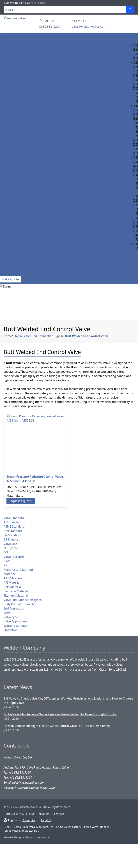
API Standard (12, 522)
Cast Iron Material (16, 591)
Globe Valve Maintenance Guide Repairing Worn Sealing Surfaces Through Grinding (61, 714)
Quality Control (13, 270)
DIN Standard (13, 531)
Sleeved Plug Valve (14, 226)
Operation (11, 630)
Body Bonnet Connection (20, 604)
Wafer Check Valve (14, 101)
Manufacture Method (18, 570)
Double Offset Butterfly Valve (23, 149)
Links (7, 827)
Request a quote (20, 501)
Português (28, 820)
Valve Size (10, 544)
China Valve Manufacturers (20, 830)
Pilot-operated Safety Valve (21, 183)
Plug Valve (8, 222)
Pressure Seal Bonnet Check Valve (26, 97)
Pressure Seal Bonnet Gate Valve (25, 58)
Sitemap (59, 813)
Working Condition (16, 626)
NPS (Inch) (11, 548)
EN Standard (12, 535)
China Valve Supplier (96, 827)
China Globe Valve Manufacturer (33, 827)
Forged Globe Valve (15, 166)
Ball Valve (7, 106)
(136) (134, 106)
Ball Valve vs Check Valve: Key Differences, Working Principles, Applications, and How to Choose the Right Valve (68, 700)
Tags (18, 336)
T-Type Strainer (11, 213)
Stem (7, 613)
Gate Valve (8, 45)
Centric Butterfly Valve (18, 144)
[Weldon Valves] (32, 23)
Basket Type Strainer (16, 209)
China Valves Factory (68, 827)
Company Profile (13, 261)
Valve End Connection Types (43, 336)
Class (7, 561)
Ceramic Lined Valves (16, 248)
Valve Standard (14, 518)
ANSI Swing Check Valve (18, 88)
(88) (135, 84)
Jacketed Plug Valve (15, 239)
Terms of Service (14, 813)
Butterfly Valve (12, 140)
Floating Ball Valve (15, 110)
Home (4, 37)
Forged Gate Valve (14, 162)
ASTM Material (13, 578)
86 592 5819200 (49, 27)
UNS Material (13, 587)
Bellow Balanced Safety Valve (23, 188)
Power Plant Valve (14, 218)
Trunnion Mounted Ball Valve (23, 114)
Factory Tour (10, 265)
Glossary (44, 813)
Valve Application (15, 621)
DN (6, 552)
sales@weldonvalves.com (89, 27)
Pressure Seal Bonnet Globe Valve (26, 75)
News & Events (11, 252)
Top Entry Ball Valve (15, 127)
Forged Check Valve (15, 170)
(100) (134, 45)
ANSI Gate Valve (11, 50)
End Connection (14, 608)
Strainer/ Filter (12, 201)
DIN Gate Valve (11, 54)
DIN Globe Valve (12, 71)
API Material (12, 583)
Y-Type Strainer (11, 205)
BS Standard (12, 539)
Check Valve (9, 84)
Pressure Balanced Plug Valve (23, 231)
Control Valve (11, 244)
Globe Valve (9, 63)
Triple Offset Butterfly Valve (22, 153)
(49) (135, 140)
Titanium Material (16, 595)
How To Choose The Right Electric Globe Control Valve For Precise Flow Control (57, 726)
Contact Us (8, 274)
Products (7, 41)
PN (6, 565)
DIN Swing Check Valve (17, 93)
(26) (135, 201)
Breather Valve (11, 192)
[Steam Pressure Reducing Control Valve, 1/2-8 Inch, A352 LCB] (36, 443)
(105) (134, 157)
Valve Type (11, 617)
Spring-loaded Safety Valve (21, 179)
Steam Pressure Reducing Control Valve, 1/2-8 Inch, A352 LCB (35, 479)
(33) (135, 222)
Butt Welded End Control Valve (87, 336)
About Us (7, 257)
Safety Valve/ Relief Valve (19, 175)
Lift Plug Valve (11, 235)
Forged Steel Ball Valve (18, 119)
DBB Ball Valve (11, 132)
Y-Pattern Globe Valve (17, 80)
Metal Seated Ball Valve (18, 136)
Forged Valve (10, 157)
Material (9, 574)
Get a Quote (10, 279)
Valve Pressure (14, 557)
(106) (134, 63)
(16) (135, 175)
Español (46, 820)
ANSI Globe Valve (13, 67)
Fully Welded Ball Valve (18, 123)
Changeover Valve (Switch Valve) (25, 196)
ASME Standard (14, 526)
